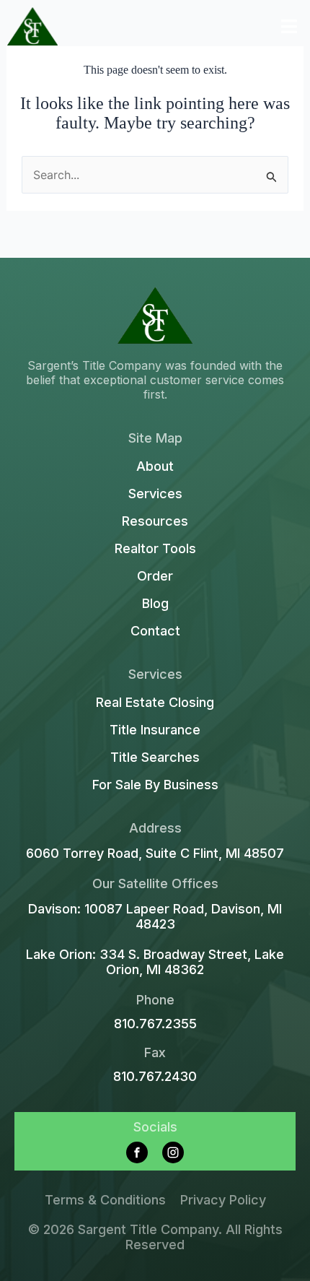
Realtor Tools (155, 548)
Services (155, 493)
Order (155, 576)
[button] (289, 26)
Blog (155, 603)
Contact (155, 631)
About (155, 466)
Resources (155, 521)
